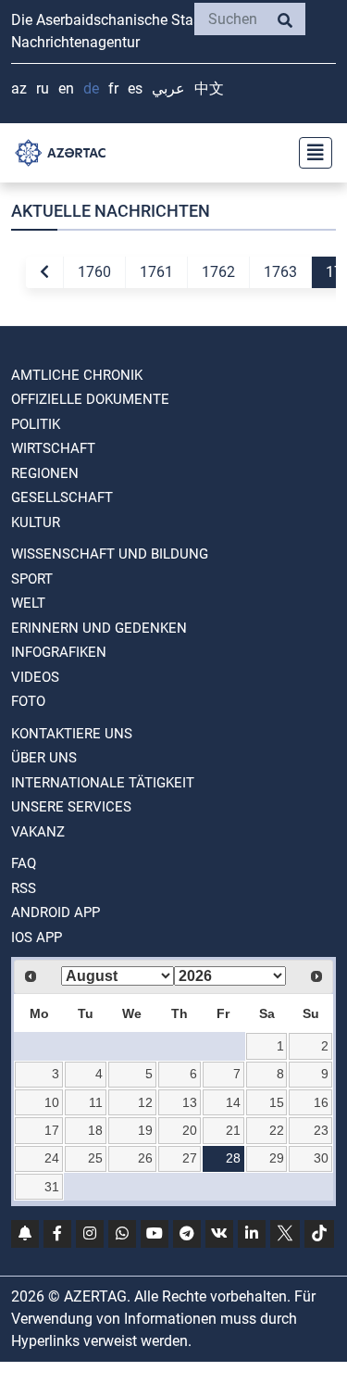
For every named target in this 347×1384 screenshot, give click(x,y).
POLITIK (35, 424)
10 (51, 1102)
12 (145, 1102)
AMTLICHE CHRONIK (77, 375)
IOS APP (36, 937)
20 (189, 1130)
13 (189, 1102)
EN (66, 88)
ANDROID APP (55, 912)
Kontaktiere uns (71, 733)
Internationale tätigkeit (102, 782)
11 (96, 1102)
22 (276, 1130)
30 (321, 1158)
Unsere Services (71, 807)
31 (51, 1186)
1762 (218, 272)
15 (276, 1102)
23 (321, 1130)
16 (321, 1102)
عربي (168, 88)
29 (276, 1158)
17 (51, 1130)
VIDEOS (35, 677)
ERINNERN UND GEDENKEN (99, 628)
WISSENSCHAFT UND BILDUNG (109, 554)
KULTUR (35, 522)
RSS (23, 888)
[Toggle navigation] (310, 152)
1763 (280, 272)
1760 (94, 272)
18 (95, 1130)
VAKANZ (38, 832)
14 (233, 1102)
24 (51, 1158)
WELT (28, 603)
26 (145, 1158)
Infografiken (58, 652)
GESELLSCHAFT (62, 497)
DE (91, 88)
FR (113, 88)
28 (233, 1158)
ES (135, 88)
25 (95, 1158)
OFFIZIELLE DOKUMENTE (90, 399)
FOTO (28, 701)
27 (189, 1158)
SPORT (32, 579)
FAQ (23, 863)
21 (233, 1130)
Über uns (44, 757)
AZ (19, 88)
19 (145, 1130)
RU (42, 88)
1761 (156, 272)
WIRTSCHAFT (53, 448)
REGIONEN (45, 473)
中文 (209, 88)
